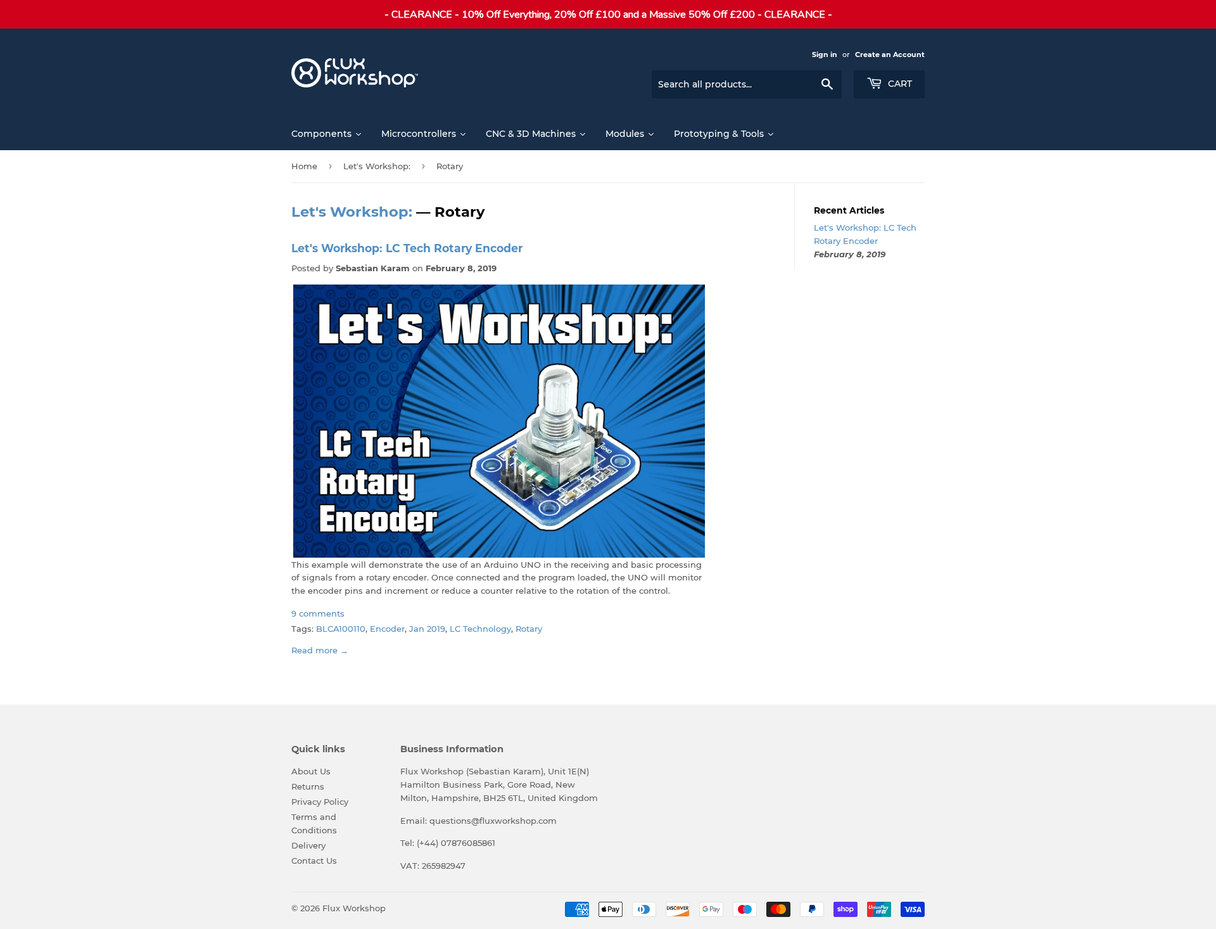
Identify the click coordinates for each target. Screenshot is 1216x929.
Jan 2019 (427, 629)
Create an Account (890, 54)
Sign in (824, 54)
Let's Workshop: (376, 166)
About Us (311, 771)
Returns (307, 786)
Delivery (308, 845)
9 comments (318, 613)
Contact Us (314, 860)
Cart (898, 83)
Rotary (529, 629)
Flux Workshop (354, 908)
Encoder (387, 629)
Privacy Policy (319, 802)
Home (304, 166)
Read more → (319, 650)
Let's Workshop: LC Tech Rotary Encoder (406, 248)
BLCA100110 (340, 629)
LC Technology (480, 629)
